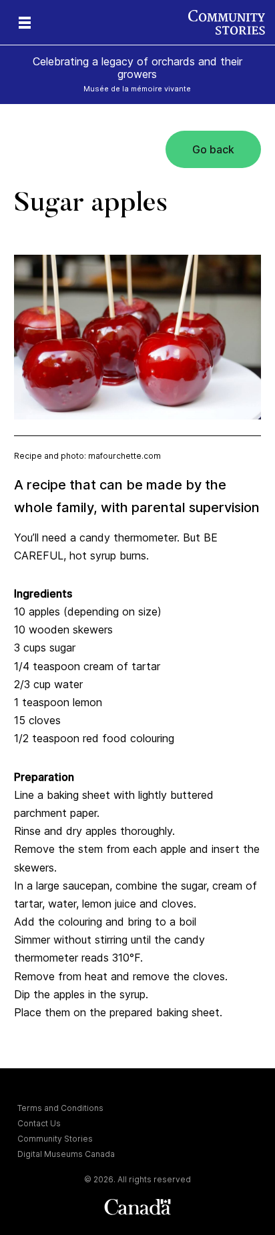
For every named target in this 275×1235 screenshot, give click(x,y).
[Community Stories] (231, 22)
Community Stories (55, 1139)
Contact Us (39, 1123)
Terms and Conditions (60, 1108)
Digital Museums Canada (66, 1154)
